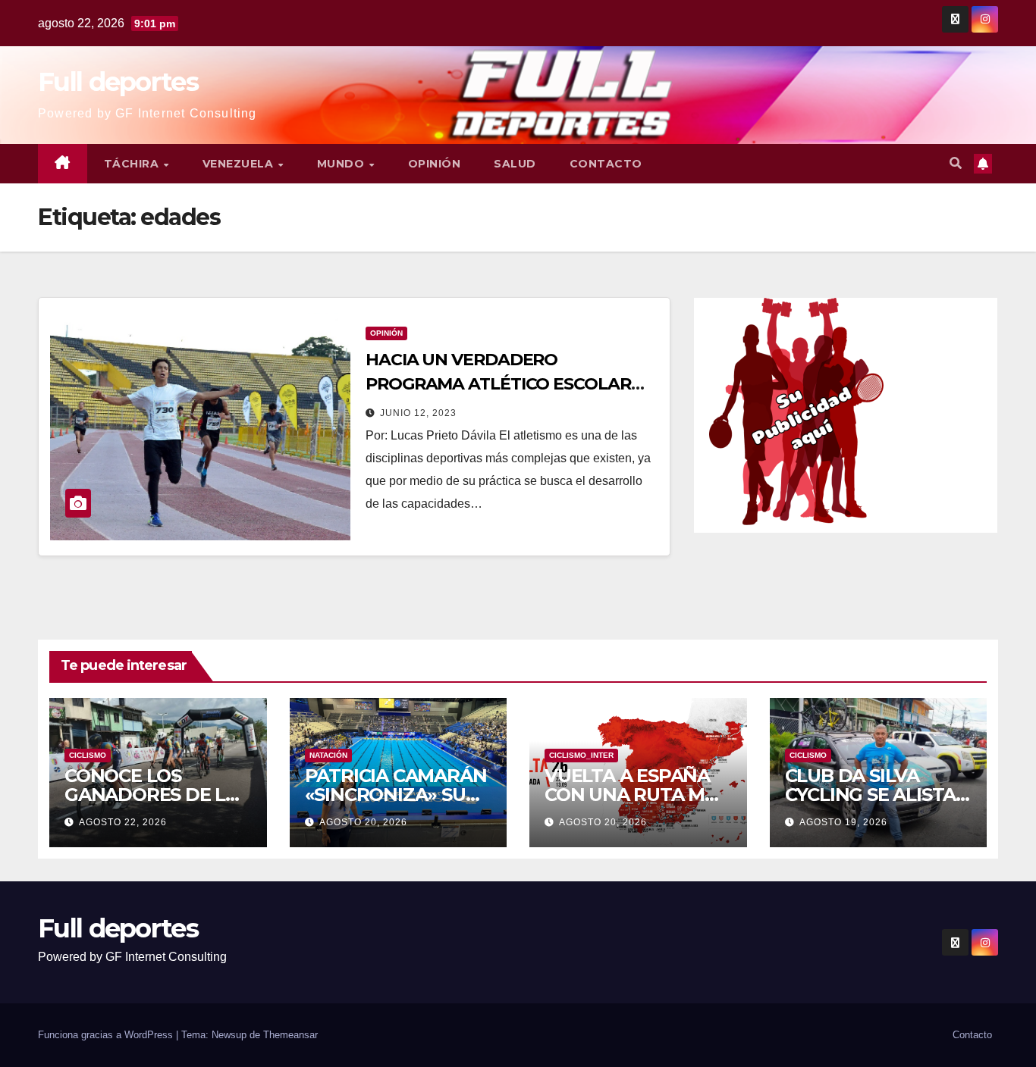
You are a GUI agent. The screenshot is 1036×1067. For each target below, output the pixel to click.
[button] (956, 163)
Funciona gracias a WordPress (107, 1034)
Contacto (606, 164)
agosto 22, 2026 (123, 822)
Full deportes (118, 82)
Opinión (434, 164)
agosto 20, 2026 (363, 822)
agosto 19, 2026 (843, 822)
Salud (515, 164)
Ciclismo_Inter (581, 755)
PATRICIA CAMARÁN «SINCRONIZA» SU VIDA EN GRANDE (396, 794)
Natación (328, 755)
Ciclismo (87, 755)
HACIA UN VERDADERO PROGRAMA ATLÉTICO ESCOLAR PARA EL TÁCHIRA (498, 383)
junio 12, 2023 (418, 413)
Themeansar (290, 1034)
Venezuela (239, 164)
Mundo (342, 164)
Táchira (133, 164)
